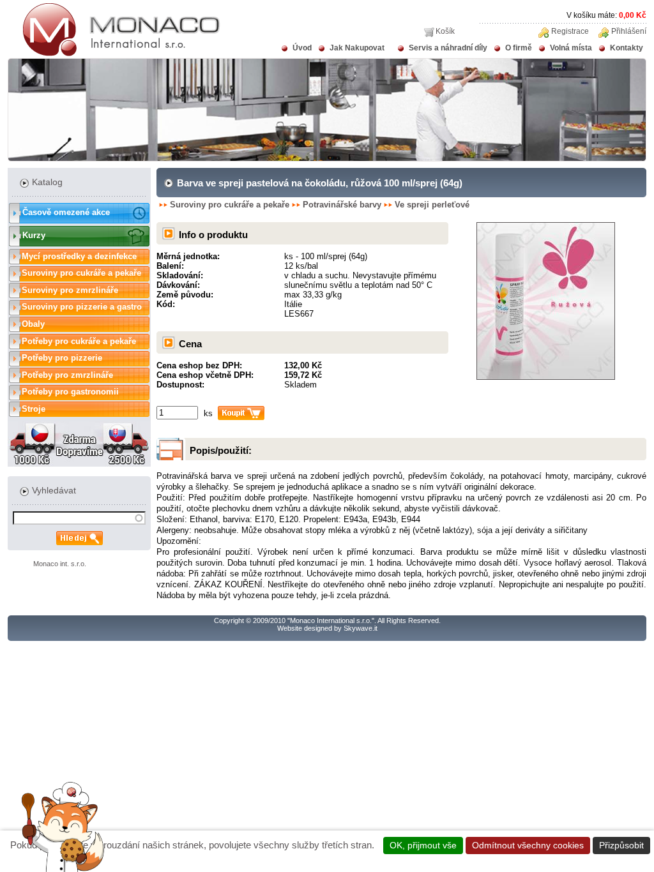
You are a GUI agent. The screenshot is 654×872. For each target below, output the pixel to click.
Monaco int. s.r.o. (59, 564)
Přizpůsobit (621, 845)
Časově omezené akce (66, 212)
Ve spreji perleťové (432, 204)
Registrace (570, 31)
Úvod (302, 47)
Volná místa (571, 47)
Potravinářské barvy (342, 204)
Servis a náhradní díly (448, 47)
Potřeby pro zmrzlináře (67, 375)
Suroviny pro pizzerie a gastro (82, 307)
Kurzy (33, 235)
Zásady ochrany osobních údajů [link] (327, 860)
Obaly (33, 324)
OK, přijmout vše (423, 845)
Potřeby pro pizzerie (62, 358)
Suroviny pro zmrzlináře (70, 290)
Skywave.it (360, 628)
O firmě (518, 47)
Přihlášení (628, 31)
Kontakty (626, 47)
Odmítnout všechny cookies (528, 845)
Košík (445, 31)
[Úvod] (114, 53)
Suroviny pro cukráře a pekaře (81, 273)
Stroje (33, 409)
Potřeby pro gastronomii (70, 391)
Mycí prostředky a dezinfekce (79, 256)
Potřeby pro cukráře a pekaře (79, 341)
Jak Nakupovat (357, 47)
